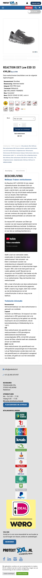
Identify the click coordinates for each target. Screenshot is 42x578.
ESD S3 (25, 157)
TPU (35, 157)
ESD (14, 148)
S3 (6, 150)
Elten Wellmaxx (32, 146)
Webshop (29, 8)
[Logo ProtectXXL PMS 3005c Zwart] (17, 3)
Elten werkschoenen (8, 148)
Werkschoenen (29, 150)
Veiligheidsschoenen (8, 160)
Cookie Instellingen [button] (9, 573)
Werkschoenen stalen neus (32, 153)
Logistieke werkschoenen (31, 148)
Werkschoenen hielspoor (19, 153)
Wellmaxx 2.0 (31, 160)
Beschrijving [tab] (8, 170)
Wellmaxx (25, 160)
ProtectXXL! (31, 157)
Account (27, 3)
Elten (22, 155)
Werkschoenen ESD (8, 153)
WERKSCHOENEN (7, 162)
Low (4, 150)
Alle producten (24, 146)
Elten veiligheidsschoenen (30, 155)
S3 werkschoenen (11, 150)
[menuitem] (35, 8)
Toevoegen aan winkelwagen (22, 129)
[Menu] (3, 8)
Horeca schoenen (20, 148)
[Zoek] (35, 8)
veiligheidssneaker (18, 160)
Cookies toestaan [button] (22, 573)
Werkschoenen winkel (8, 155)
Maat (8, 118)
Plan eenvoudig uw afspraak (16, 405)
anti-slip (19, 155)
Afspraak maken (36, 3)
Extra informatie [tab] (20, 170)
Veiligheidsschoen (20, 150)
